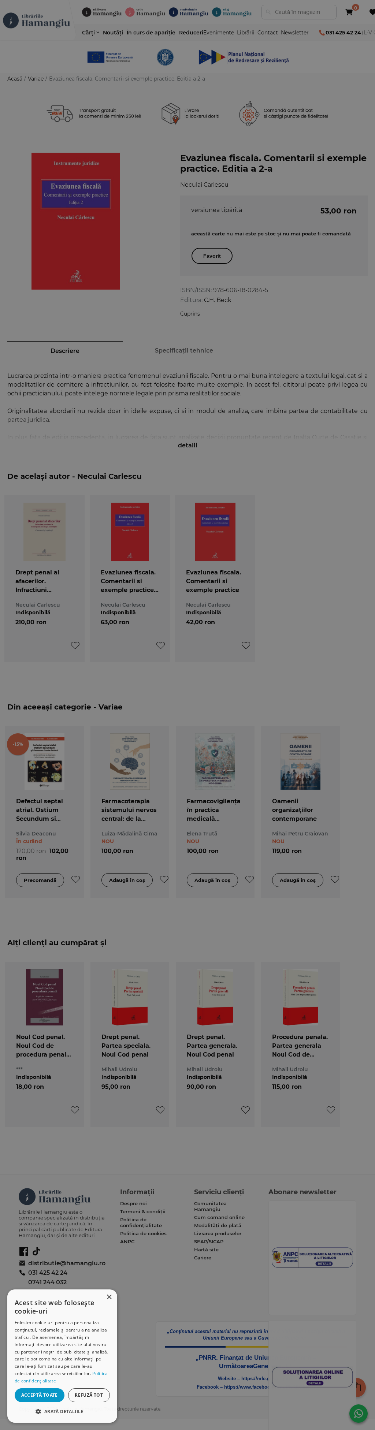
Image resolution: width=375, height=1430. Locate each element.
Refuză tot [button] (89, 1395)
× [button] (109, 1297)
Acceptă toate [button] (39, 1395)
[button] (62, 1411)
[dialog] (62, 1356)
